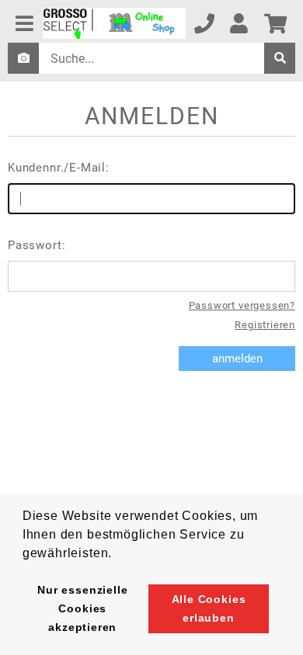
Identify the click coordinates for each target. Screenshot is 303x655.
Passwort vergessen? (242, 305)
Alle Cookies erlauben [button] (209, 608)
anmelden (237, 359)
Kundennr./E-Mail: (59, 168)
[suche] (279, 58)
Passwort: (36, 245)
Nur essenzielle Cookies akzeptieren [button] (82, 608)
